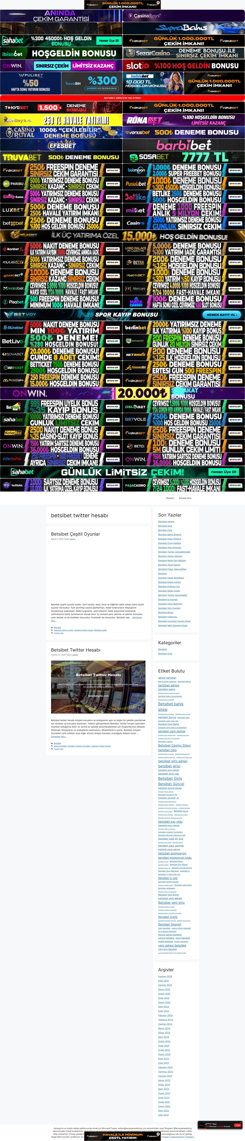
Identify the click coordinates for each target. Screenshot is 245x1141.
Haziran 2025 (165, 985)
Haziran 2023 (165, 1076)
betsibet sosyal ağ (164, 868)
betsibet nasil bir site (170, 838)
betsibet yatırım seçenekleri (167, 892)
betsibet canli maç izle (168, 721)
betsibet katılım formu (165, 811)
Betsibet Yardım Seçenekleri (172, 595)
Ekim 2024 (163, 1006)
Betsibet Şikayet (169, 924)
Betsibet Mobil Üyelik (169, 591)
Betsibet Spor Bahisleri (168, 871)
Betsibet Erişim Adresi (169, 582)
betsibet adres (184, 681)
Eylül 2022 (163, 1115)
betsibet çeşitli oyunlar (63, 630)
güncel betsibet (166, 938)
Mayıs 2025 (164, 989)
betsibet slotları (163, 865)
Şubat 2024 (164, 1041)
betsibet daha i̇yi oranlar (166, 754)
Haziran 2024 (165, 1024)
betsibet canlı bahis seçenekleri (172, 728)
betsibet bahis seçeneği (166, 700)
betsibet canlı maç (183, 735)
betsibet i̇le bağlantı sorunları (167, 808)
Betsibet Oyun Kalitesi (169, 543)
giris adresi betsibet (167, 931)
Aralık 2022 (164, 1102)
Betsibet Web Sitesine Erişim (173, 625)
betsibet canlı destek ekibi (167, 735)
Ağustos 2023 (165, 1067)
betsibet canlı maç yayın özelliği (168, 738)
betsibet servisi (163, 861)
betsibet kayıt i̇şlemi (181, 815)
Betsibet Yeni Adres (168, 894)
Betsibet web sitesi (183, 885)
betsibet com (167, 750)
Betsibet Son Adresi (179, 864)
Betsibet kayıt (181, 811)
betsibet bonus (167, 717)
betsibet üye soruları (184, 921)
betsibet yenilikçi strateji (166, 907)
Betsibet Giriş (185, 498)
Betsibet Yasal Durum (169, 565)
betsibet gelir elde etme (184, 757)
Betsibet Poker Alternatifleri (172, 569)
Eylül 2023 (163, 1063)
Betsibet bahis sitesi (170, 707)
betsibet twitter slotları (165, 885)
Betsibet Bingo (165, 612)
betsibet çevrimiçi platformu (167, 910)
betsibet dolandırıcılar (182, 754)
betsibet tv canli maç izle (169, 874)
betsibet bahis (166, 689)
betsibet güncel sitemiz (166, 792)
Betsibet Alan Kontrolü (169, 547)
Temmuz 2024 (165, 1019)
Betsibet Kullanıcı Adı (169, 586)
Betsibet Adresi (166, 521)
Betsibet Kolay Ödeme (169, 539)
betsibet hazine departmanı (167, 801)
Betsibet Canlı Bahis (168, 724)
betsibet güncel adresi (170, 788)
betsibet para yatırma (171, 845)
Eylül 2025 (163, 980)
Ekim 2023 (163, 1058)
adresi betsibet (60, 746)
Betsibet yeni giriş (171, 902)
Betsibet (170, 498)
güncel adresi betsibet (170, 934)
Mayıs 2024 (164, 1028)
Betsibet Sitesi (176, 861)
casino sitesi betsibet (181, 928)
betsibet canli (183, 717)
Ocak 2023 (163, 1097)
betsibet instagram (182, 805)
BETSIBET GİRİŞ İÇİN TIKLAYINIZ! (122, 98)
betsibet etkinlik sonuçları (166, 757)
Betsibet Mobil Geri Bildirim (172, 560)
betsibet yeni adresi (170, 898)
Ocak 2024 (163, 1045)
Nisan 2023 (164, 1084)
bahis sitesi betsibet (167, 681)
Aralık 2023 (164, 1050)
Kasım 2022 (164, 1106)
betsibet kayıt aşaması (165, 815)
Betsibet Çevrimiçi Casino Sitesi (174, 621)
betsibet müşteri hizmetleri (79, 746)
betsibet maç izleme (168, 825)
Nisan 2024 (164, 1032)
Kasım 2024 (164, 1002)
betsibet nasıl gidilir (164, 842)
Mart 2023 (163, 1089)
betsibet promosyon (172, 853)
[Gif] (122, 236)
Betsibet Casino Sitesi (174, 745)
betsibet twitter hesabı (83, 630)
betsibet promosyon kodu (175, 857)
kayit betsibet (183, 938)
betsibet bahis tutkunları (166, 714)
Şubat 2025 (164, 993)
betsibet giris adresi (172, 761)
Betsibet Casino (165, 741)
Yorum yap (58, 633)
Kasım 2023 (164, 1054)
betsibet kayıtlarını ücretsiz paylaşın (170, 818)
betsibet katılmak (184, 808)
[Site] (61, 170)
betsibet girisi (169, 766)
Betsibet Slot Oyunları (169, 608)
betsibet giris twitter (168, 770)
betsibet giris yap (168, 773)
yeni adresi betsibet (172, 945)
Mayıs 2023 (164, 1080)
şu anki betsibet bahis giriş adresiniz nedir (172, 953)
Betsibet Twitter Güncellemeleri (174, 552)
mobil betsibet (165, 941)
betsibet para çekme (169, 849)
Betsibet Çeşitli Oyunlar (75, 534)
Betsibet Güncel (171, 784)
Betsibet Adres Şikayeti (170, 556)
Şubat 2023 (164, 1093)
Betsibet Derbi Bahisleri (170, 604)
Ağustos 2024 (165, 1015)
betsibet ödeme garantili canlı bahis (170, 913)
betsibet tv (185, 871)
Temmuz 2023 (165, 1071)
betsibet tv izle (167, 878)
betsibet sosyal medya (182, 868)
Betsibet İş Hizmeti (167, 599)
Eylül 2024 (163, 1011)
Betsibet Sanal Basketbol (171, 578)
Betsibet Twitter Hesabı (75, 650)
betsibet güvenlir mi (168, 798)
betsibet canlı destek (171, 731)
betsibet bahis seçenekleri (170, 696)
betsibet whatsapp (166, 888)
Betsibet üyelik (100, 630)
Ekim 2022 (163, 1110)
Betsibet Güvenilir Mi (167, 795)
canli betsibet (164, 928)
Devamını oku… (59, 736)
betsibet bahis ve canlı (182, 714)
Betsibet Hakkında (167, 617)
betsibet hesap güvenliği (166, 805)
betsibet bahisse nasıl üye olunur (169, 693)
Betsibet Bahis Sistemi (169, 534)
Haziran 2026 (165, 976)
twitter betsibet (181, 942)
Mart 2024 (163, 1037)
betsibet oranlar (178, 842)
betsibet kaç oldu (170, 821)
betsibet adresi (168, 685)
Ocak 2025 (163, 998)
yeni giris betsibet (167, 949)
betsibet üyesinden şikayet (167, 921)
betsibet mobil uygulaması (166, 829)
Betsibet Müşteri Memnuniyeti (171, 835)
